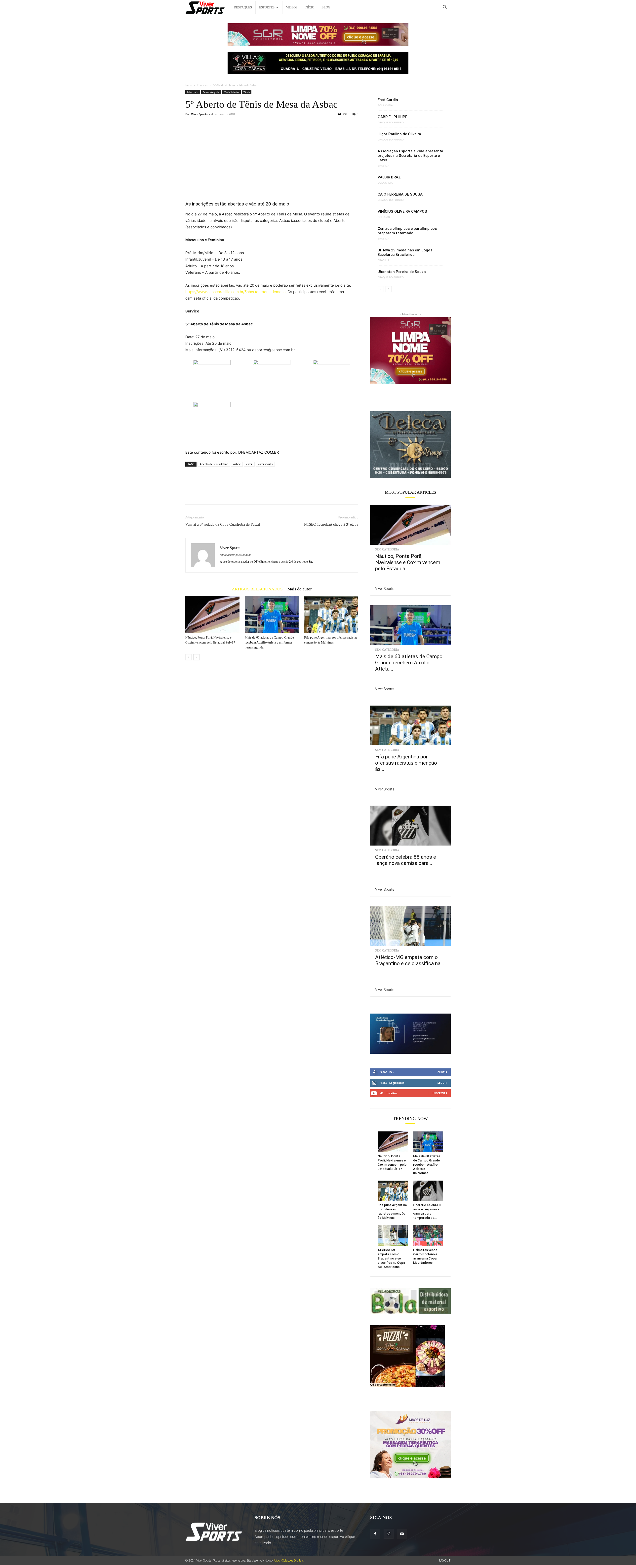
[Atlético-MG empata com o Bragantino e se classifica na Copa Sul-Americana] (410, 926)
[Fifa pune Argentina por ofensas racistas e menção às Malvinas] (331, 614)
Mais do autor (299, 589)
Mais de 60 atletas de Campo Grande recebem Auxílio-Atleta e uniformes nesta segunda (269, 642)
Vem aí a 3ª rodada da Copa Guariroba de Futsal (222, 524)
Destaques (243, 7)
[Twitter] (202, 494)
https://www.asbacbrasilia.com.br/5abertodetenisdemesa (235, 291)
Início (309, 7)
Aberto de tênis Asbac (214, 464)
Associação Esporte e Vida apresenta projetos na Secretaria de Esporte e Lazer (410, 155)
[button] (445, 7)
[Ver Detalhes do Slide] (410, 444)
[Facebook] (190, 494)
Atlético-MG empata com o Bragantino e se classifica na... (409, 960)
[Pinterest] (213, 494)
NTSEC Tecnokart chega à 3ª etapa (331, 524)
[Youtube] (402, 1534)
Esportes (267, 7)
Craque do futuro (391, 122)
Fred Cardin (388, 100)
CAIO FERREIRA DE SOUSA (400, 194)
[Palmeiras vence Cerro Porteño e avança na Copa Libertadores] (428, 1235)
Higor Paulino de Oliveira (399, 134)
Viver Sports (199, 114)
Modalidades (231, 92)
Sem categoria (211, 92)
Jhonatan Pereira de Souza (402, 272)
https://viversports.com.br (235, 554)
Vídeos (291, 7)
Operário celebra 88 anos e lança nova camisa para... (405, 860)
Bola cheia (385, 105)
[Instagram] (389, 1534)
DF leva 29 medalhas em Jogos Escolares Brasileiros (405, 252)
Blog (325, 7)
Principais (202, 85)
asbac (236, 464)
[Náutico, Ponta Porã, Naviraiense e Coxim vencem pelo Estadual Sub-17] (212, 614)
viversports (265, 464)
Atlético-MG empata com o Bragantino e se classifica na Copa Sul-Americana (391, 1258)
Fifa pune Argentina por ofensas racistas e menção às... (406, 763)
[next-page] (196, 657)
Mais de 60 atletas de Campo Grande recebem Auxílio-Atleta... (408, 662)
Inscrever (440, 1093)
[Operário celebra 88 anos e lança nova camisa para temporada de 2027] (410, 826)
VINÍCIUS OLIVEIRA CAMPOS (402, 211)
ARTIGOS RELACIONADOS (257, 589)
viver (249, 464)
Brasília (383, 166)
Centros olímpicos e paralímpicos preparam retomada (407, 230)
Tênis (246, 92)
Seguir (442, 1083)
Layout (445, 1560)
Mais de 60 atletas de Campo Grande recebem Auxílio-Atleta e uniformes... (426, 1164)
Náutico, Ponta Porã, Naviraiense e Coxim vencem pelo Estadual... (407, 562)
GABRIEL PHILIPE (392, 117)
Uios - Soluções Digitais (289, 1560)
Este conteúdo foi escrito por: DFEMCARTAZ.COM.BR (232, 452)
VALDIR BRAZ (389, 177)
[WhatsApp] (225, 494)
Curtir (442, 1072)
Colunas (384, 217)
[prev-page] (188, 657)
